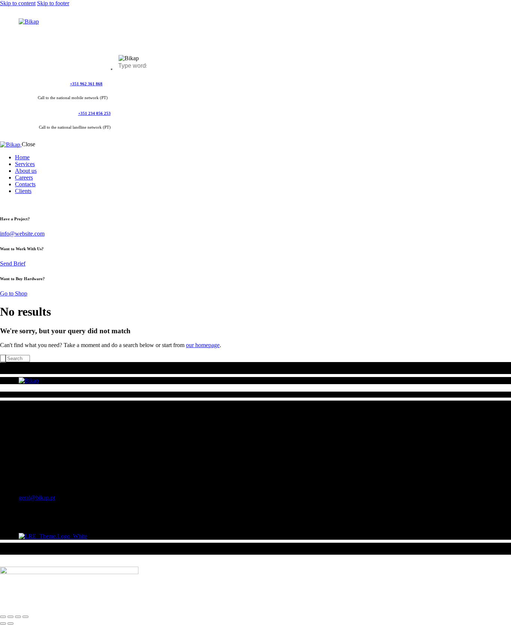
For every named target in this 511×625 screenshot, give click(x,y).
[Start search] (3, 359)
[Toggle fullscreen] (10, 617)
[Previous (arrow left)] (3, 623)
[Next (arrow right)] (10, 623)
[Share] (18, 617)
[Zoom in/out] (3, 617)
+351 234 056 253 (94, 113)
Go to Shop (13, 293)
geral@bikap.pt (37, 497)
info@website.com (22, 233)
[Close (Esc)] (25, 617)
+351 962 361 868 (86, 84)
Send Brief (12, 263)
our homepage (203, 345)
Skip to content (18, 3)
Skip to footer (53, 3)
